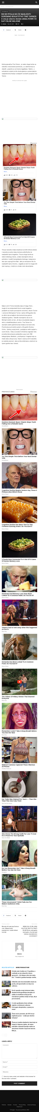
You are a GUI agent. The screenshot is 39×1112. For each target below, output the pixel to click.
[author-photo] (19, 951)
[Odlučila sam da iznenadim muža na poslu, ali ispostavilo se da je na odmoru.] (6, 984)
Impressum (19, 1106)
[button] (3, 2)
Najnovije (4, 975)
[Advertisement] (19, 48)
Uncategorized (9, 6)
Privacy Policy (22, 1105)
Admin (4, 24)
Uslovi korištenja (31, 1105)
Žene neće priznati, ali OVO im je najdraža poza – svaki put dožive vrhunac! (23, 1016)
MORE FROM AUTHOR (22, 967)
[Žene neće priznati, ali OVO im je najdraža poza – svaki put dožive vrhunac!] (6, 1016)
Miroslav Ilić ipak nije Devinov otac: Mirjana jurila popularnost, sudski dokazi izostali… (10, 929)
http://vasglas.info (19, 956)
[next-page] (6, 1035)
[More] (25, 30)
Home (2, 6)
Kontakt (9, 1105)
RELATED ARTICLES (8, 967)
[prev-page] (3, 1035)
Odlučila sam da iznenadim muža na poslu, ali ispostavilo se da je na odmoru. (24, 984)
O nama (15, 1105)
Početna (4, 1105)
